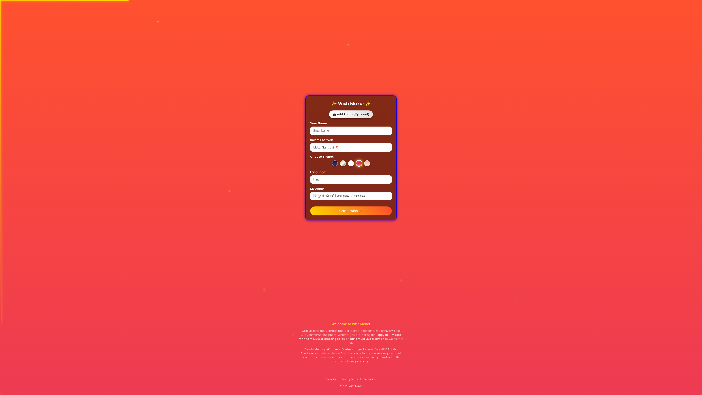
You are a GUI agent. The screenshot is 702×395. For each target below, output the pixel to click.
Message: (317, 189)
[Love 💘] (367, 163)
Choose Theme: (322, 157)
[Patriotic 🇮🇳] (343, 163)
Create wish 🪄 (351, 211)
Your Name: (318, 123)
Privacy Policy (350, 379)
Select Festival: (321, 140)
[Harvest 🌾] (359, 163)
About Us (331, 379)
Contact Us (370, 379)
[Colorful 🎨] (351, 163)
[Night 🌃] (335, 163)
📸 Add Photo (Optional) (351, 114)
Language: (318, 172)
